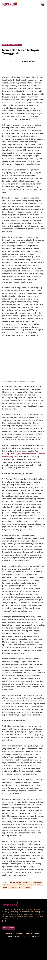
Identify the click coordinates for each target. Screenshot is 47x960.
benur (5, 885)
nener (39, 885)
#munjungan (15, 882)
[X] (16, 70)
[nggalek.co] (19, 3)
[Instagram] (6, 921)
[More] (31, 70)
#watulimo (37, 882)
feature (13, 885)
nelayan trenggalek (27, 885)
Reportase (16, 45)
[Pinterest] (21, 70)
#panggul (27, 882)
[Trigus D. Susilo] (5, 61)
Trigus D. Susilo (14, 61)
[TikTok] (9, 921)
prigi (5, 887)
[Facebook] (11, 70)
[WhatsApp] (26, 70)
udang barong (25, 887)
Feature (6, 45)
